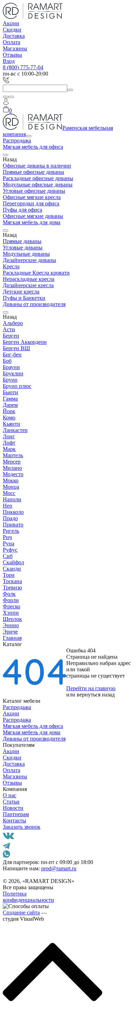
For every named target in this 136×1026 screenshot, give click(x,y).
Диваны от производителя (34, 304)
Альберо (13, 323)
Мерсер (12, 462)
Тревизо (12, 587)
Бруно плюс (17, 386)
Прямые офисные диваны (33, 172)
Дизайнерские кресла (28, 285)
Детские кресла (21, 292)
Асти (9, 329)
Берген (11, 336)
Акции (11, 23)
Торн (9, 575)
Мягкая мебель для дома (31, 222)
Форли (11, 600)
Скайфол (13, 562)
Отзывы (12, 55)
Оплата (11, 42)
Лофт (9, 443)
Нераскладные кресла (28, 279)
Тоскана (12, 581)
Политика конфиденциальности (28, 897)
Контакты (14, 820)
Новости (13, 808)
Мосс (9, 493)
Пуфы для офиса (22, 210)
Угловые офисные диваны (34, 191)
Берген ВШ (16, 348)
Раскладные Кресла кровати (36, 273)
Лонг (9, 436)
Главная (12, 638)
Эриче (10, 632)
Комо (9, 417)
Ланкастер (15, 430)
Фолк (9, 594)
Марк (9, 449)
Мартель (13, 455)
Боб (7, 361)
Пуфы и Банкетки (24, 298)
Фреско (11, 606)
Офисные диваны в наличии (37, 166)
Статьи (11, 802)
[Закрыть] (11, 97)
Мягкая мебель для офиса (33, 147)
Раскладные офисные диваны (38, 178)
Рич (7, 537)
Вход (9, 61)
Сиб (8, 556)
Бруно (10, 380)
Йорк (9, 411)
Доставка (14, 36)
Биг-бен (12, 355)
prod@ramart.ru (58, 868)
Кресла (11, 266)
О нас (9, 795)
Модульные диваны (26, 254)
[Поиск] (5, 97)
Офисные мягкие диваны (33, 216)
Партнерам (16, 814)
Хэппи (11, 613)
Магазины (15, 48)
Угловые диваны (23, 247)
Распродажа (17, 140)
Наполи (12, 499)
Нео (7, 506)
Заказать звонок (21, 827)
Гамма (10, 399)
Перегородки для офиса (31, 203)
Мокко (10, 480)
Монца (11, 487)
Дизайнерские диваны (29, 260)
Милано (12, 468)
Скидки (12, 30)
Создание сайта (21, 912)
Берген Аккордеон (25, 342)
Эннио (11, 625)
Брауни (11, 367)
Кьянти (11, 424)
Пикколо (13, 512)
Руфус (10, 550)
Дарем (10, 405)
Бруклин (13, 373)
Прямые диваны (22, 241)
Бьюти (10, 392)
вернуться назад (96, 695)
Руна (8, 543)
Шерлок (12, 619)
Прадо (10, 518)
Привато (13, 525)
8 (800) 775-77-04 (23, 67)
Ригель (11, 531)
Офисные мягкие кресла (32, 197)
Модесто (13, 474)
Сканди (12, 569)
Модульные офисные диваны (38, 184)
